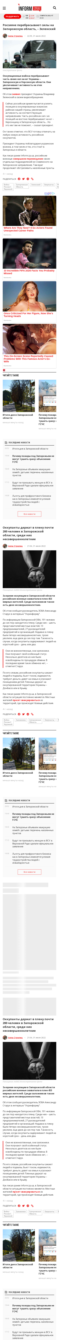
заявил (16, 94)
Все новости (29, 514)
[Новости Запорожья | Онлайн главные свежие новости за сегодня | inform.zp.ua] (29, 8)
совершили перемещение (27, 158)
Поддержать (12, 16)
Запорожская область (22, 185)
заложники (21, 719)
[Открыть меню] (4, 8)
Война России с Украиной (8, 186)
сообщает (18, 1319)
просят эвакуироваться (26, 700)
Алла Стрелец (15, 36)
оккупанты (49, 184)
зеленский (35, 184)
